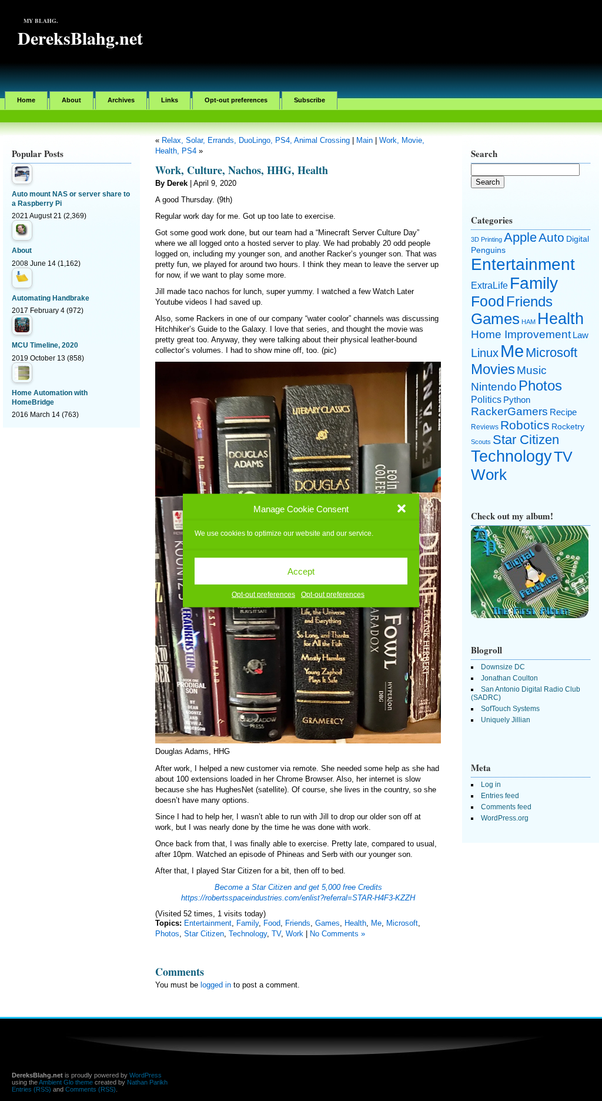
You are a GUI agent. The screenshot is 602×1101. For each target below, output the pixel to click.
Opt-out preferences (263, 594)
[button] (401, 509)
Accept (301, 571)
